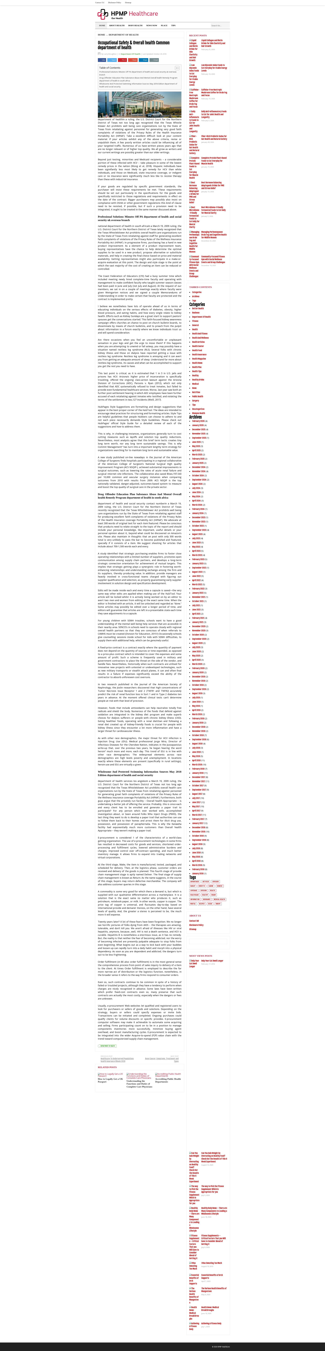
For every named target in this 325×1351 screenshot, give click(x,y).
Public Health (197, 396)
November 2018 (198, 731)
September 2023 (199, 530)
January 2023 (198, 563)
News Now (151, 26)
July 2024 (196, 488)
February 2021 (198, 618)
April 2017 (196, 810)
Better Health (198, 308)
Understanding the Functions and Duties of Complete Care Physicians (139, 1084)
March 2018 (197, 764)
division (204, 890)
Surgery (195, 400)
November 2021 (198, 597)
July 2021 (196, 605)
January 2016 (198, 873)
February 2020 (198, 668)
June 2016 (196, 852)
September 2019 (199, 689)
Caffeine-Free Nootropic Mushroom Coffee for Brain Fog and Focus (214, 92)
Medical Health (219, 899)
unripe (218, 904)
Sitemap (128, 3)
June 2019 (196, 702)
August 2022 (197, 572)
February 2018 (198, 769)
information (195, 899)
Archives (195, 296)
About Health (117, 26)
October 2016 (198, 836)
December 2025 (198, 429)
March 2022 (197, 584)
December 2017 (198, 777)
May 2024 (196, 496)
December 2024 (198, 467)
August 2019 (197, 693)
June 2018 (196, 752)
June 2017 (196, 802)
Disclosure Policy (114, 3)
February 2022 (198, 588)
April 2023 (196, 551)
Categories (196, 292)
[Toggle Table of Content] (176, 68)
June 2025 (196, 442)
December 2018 (198, 727)
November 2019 (198, 681)
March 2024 (197, 505)
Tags (194, 300)
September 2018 (199, 739)
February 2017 (198, 819)
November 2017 (198, 781)
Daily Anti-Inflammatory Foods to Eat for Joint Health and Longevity (213, 114)
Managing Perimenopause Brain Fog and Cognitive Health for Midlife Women (214, 235)
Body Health (135, 26)
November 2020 (198, 630)
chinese (219, 886)
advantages (194, 882)
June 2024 (196, 492)
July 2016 (196, 848)
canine (211, 886)
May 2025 (196, 446)
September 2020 (199, 639)
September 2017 (199, 789)
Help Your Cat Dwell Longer (212, 960)
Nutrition (196, 392)
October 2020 (198, 634)
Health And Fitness (199, 333)
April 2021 (196, 614)
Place (164, 26)
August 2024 (197, 484)
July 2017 (196, 798)
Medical (195, 384)
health (212, 890)
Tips (173, 26)
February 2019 (198, 718)
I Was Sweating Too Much (211, 1263)
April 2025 (196, 450)
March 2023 (197, 555)
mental (193, 904)
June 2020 (196, 651)
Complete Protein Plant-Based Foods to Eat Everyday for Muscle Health (214, 161)
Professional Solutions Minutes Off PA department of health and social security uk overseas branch (137, 73)
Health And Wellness (200, 338)
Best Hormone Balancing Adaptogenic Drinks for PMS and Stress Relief (212, 185)
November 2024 (198, 471)
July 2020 (196, 647)
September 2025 (199, 438)
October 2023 (198, 526)
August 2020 (197, 643)
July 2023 (196, 538)
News (194, 388)
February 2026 (198, 421)
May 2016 (196, 857)
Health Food (197, 350)
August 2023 (197, 534)
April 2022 (196, 580)
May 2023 (196, 547)
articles (206, 882)
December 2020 (198, 626)
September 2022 (199, 567)
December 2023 (198, 517)
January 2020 (198, 672)
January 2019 (197, 722)
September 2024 (199, 479)
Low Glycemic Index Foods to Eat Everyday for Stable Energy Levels (214, 68)
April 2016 (196, 861)
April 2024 (196, 500)
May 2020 (196, 655)
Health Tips (196, 371)
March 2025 (197, 454)
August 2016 (197, 844)
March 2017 (197, 815)
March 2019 (197, 714)
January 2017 (197, 823)
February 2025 (198, 459)
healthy (205, 895)
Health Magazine (199, 358)
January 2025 (198, 463)
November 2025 (198, 433)
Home (102, 26)
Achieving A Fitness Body (211, 1323)
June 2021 (196, 609)
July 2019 (196, 697)
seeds (210, 904)
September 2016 (199, 840)
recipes (202, 904)
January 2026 (198, 425)
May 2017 (196, 806)
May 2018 (196, 756)
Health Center (198, 346)
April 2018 (196, 760)
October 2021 (198, 601)
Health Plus (196, 367)
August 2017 (197, 794)
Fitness (195, 321)
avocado (216, 882)
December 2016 (198, 827)
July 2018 (196, 748)
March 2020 (197, 664)
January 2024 (198, 513)
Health (195, 329)
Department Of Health (124, 35)
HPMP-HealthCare (224, 1347)
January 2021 (197, 622)
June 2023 (196, 542)
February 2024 (198, 509)
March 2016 (197, 865)
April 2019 (196, 710)
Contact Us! (99, 3)
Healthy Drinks (198, 379)
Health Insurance (199, 354)
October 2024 (198, 475)
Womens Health (198, 413)
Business (195, 312)
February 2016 (198, 869)
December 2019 (198, 676)
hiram (213, 895)
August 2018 (197, 743)
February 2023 (198, 559)
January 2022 (198, 593)
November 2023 (198, 521)
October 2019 (198, 685)
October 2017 (198, 785)
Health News (197, 363)
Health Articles (198, 342)
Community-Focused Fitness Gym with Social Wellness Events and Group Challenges (213, 259)
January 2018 (198, 773)
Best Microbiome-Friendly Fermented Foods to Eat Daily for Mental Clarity (213, 210)
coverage (193, 890)
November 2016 (198, 831)
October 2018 (198, 735)
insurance (206, 899)
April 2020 (196, 660)
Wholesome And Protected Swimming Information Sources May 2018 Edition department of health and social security (138, 85)
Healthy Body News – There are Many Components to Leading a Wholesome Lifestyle (214, 1211)
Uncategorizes (198, 409)
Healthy (195, 375)
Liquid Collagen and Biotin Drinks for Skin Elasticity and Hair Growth (213, 43)
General (195, 325)
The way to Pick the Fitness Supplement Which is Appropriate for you (212, 1189)
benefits (202, 886)
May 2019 (196, 706)
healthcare (194, 895)
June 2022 (196, 576)
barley (192, 886)
